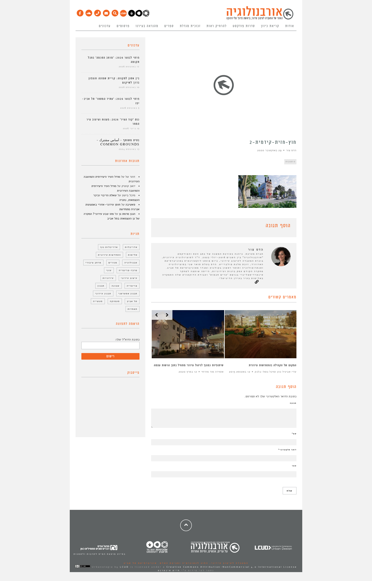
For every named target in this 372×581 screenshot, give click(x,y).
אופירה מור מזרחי (213, 372)
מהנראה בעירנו (147, 26)
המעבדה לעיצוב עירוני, (228, 563)
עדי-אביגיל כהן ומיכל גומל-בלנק (275, 372)
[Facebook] (80, 12)
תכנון (100, 285)
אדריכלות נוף (109, 247)
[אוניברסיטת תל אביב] (138, 15)
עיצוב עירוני (129, 278)
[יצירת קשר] (97, 12)
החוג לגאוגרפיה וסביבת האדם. (182, 563)
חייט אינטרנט (169, 570)
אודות (289, 26)
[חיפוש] (114, 12)
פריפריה (132, 285)
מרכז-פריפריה (128, 270)
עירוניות (108, 278)
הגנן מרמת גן (127, 214)
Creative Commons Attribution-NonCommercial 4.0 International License (231, 566)
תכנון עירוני (103, 293)
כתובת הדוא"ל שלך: (127, 339)
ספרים (169, 26)
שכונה (116, 285)
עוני (109, 270)
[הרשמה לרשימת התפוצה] (106, 12)
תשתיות (132, 309)
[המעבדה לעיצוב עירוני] (123, 15)
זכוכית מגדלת (190, 26)
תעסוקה (115, 301)
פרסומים (123, 26)
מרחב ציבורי (93, 262)
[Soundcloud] (88, 12)
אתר (294, 465)
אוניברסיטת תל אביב (140, 563)
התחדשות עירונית (109, 254)
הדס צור (291, 150)
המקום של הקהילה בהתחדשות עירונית (272, 365)
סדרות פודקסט (244, 26)
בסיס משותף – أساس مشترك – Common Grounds (118, 142)
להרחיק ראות (217, 26)
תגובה (293, 403)
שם (294, 433)
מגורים (112, 262)
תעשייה (98, 301)
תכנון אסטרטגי (127, 293)
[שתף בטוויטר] (159, 226)
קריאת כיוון (270, 26)
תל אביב (132, 301)
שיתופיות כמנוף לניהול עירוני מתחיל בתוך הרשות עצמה (189, 365)
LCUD (124, 566)
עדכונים (105, 26)
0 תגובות (290, 161)
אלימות (132, 254)
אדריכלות (131, 247)
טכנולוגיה (130, 262)
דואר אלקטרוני (287, 449)
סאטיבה (130, 204)
